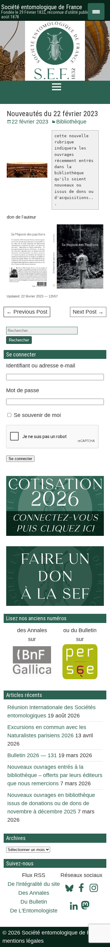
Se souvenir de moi (37, 415)
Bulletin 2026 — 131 (32, 755)
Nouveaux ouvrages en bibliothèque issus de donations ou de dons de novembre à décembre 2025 (51, 803)
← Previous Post (26, 312)
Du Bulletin (33, 902)
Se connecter (20, 458)
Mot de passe (22, 390)
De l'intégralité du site (34, 884)
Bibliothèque (71, 122)
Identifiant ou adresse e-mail (40, 366)
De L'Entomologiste (33, 911)
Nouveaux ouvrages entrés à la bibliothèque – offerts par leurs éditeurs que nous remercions (54, 775)
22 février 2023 (30, 122)
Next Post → (88, 312)
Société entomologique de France (41, 7)
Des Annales (33, 893)
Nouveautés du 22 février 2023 (52, 113)
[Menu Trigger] (96, 11)
